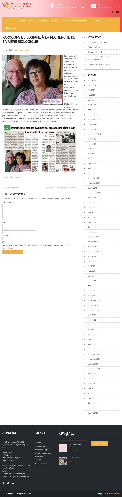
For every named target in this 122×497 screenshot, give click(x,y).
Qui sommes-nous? (26, 21)
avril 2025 (91, 159)
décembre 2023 (94, 237)
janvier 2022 (92, 349)
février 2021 (92, 403)
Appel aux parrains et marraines (76, 21)
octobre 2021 (93, 364)
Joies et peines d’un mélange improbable (61, 188)
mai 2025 (91, 154)
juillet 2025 (92, 144)
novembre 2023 (94, 242)
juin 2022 (91, 325)
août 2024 (92, 198)
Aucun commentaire (22, 50)
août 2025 (92, 139)
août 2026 (92, 80)
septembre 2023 (94, 251)
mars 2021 (92, 398)
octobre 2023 (93, 247)
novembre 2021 (94, 359)
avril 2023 (91, 276)
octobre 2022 (93, 305)
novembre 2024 (94, 183)
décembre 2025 (94, 119)
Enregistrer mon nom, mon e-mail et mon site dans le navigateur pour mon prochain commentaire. (35, 246)
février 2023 (92, 286)
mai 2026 (91, 95)
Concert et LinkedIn (95, 52)
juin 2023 (91, 266)
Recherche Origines (49, 21)
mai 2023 (91, 271)
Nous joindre (100, 443)
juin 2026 (91, 90)
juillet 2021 (92, 379)
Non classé (15, 177)
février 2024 (92, 227)
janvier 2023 (92, 291)
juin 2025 (91, 149)
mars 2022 (92, 340)
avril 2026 (91, 100)
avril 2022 (91, 335)
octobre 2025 (93, 129)
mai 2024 (91, 212)
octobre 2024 (93, 188)
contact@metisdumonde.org (109, 7)
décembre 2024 (94, 178)
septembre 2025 (94, 134)
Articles (99, 21)
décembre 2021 (94, 354)
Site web (5, 236)
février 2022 (92, 344)
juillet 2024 (92, 203)
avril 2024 (91, 217)
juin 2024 (91, 207)
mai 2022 (91, 330)
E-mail (5, 229)
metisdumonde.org (112, 494)
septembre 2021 (94, 369)
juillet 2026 (92, 85)
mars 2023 (92, 281)
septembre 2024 (94, 193)
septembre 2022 (94, 310)
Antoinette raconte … (11, 188)
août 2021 (92, 374)
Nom (5, 222)
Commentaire (8, 202)
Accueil (8, 21)
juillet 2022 (92, 320)
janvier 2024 (92, 232)
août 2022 (92, 315)
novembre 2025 (94, 124)
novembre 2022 (94, 300)
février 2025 (92, 168)
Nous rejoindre (11, 28)
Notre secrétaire (94, 47)
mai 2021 (91, 388)
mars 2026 (92, 105)
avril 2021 (91, 393)
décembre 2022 (94, 296)
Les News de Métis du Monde (99, 65)
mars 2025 (92, 163)
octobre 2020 (93, 413)
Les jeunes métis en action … (98, 42)
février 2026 (92, 110)
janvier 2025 (92, 173)
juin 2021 (91, 384)
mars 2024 (92, 222)
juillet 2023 (92, 261)
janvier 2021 (92, 408)
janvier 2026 (92, 115)
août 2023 (92, 256)
